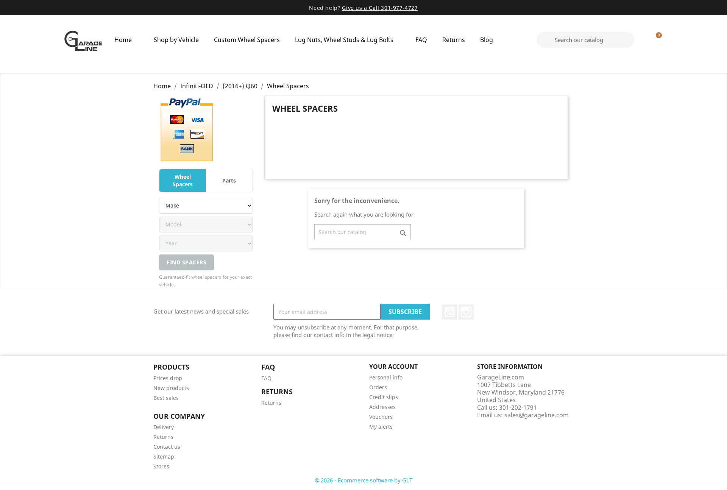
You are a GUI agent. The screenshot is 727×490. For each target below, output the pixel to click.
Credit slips (383, 397)
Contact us (166, 446)
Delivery (163, 427)
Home (123, 40)
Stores (161, 466)
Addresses (382, 406)
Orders (378, 387)
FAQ (421, 40)
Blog (486, 40)
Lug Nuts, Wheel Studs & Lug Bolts (344, 40)
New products (171, 388)
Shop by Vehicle (176, 40)
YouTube (449, 312)
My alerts (381, 426)
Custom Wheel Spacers (247, 40)
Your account (393, 366)
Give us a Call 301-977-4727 (380, 7)
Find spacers (186, 262)
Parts (229, 180)
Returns (453, 40)
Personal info (386, 377)
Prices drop (167, 378)
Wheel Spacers (183, 180)
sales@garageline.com (536, 415)
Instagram (466, 312)
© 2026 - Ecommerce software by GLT (363, 480)
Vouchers (381, 416)
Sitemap (163, 456)
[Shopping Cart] (655, 40)
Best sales (166, 397)
